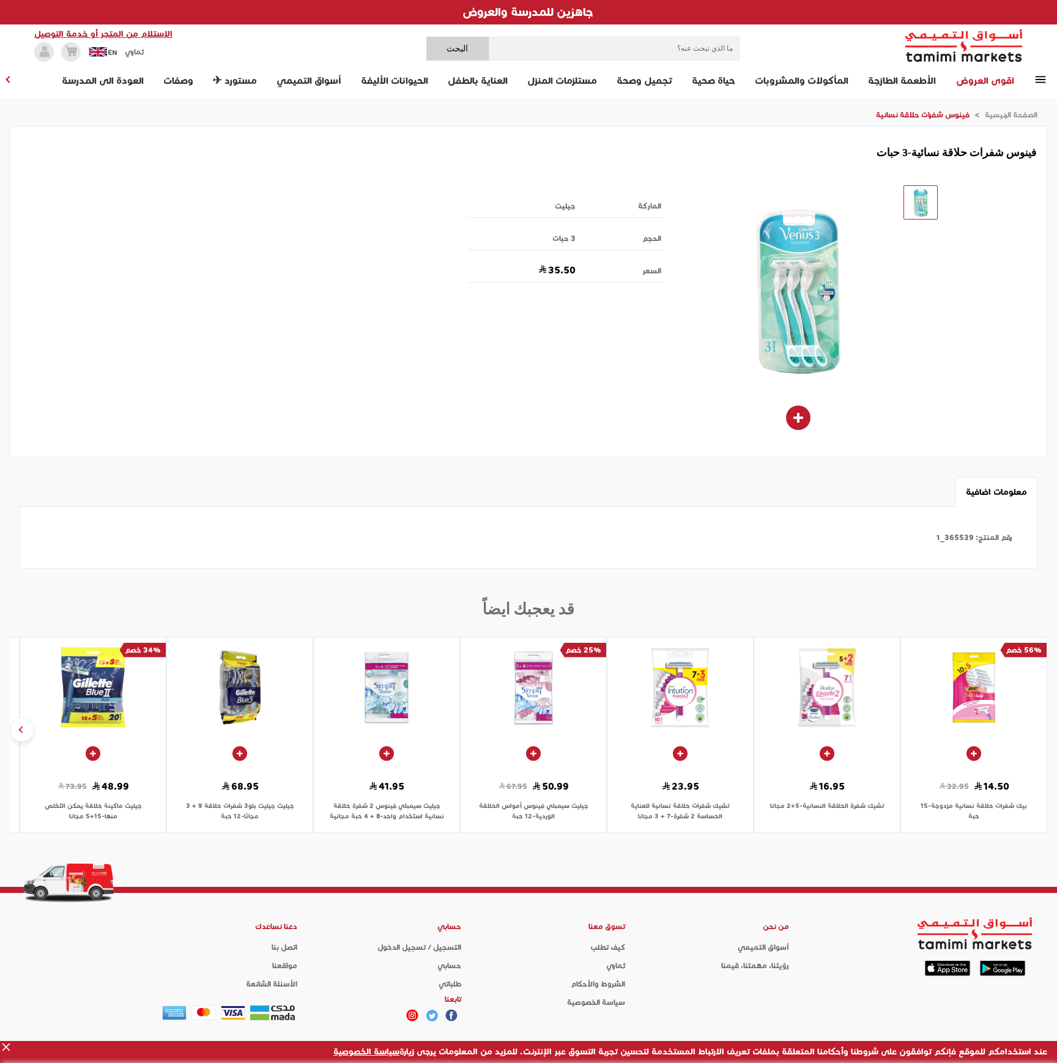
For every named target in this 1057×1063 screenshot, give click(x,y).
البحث (457, 48)
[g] (451, 1015)
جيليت (565, 205)
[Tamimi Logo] (964, 45)
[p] (412, 1015)
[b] (432, 1015)
